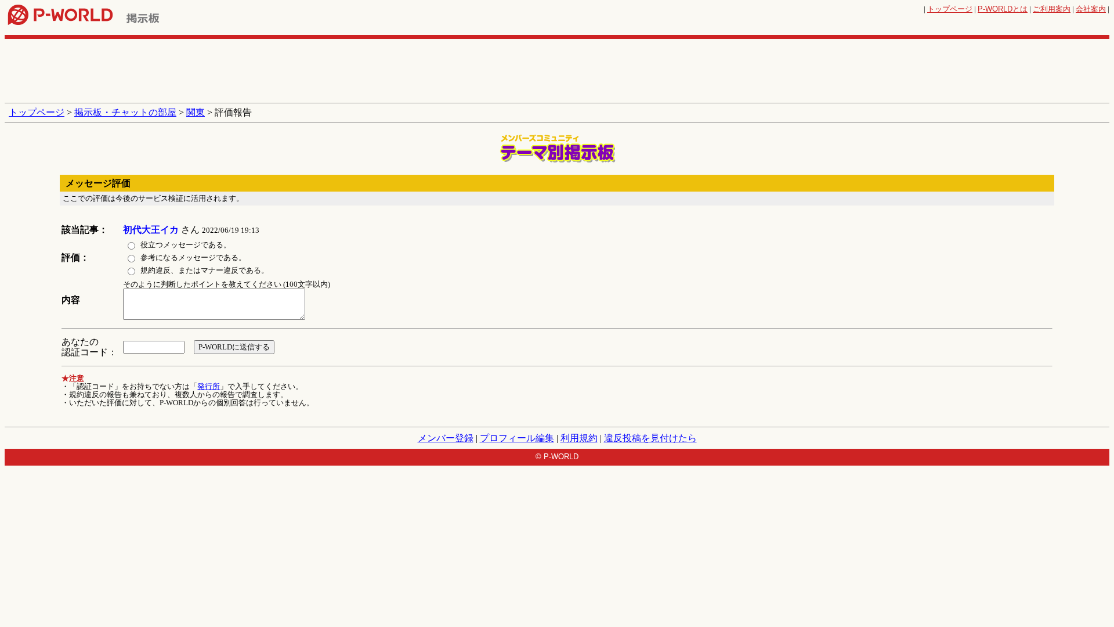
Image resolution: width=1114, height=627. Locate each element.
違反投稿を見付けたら (650, 438)
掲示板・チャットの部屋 (125, 112)
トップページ (949, 9)
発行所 (208, 386)
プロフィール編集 (517, 438)
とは (1003, 9)
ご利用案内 (1051, 9)
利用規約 (579, 438)
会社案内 (1091, 9)
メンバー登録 (445, 438)
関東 (195, 112)
